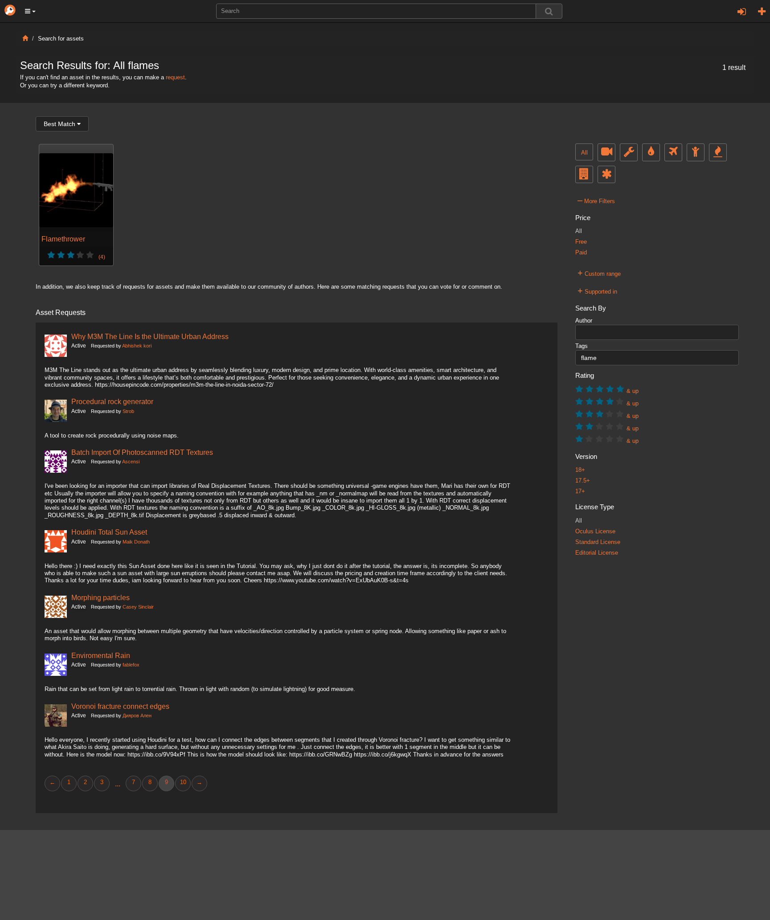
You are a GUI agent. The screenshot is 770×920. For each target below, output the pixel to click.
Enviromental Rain (100, 655)
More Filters (596, 200)
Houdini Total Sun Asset (109, 532)
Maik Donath (136, 541)
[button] (30, 11)
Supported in (597, 290)
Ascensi (130, 461)
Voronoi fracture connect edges (120, 706)
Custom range (599, 273)
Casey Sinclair (138, 606)
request (175, 77)
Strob (128, 411)
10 (183, 782)
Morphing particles (100, 597)
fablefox (131, 664)
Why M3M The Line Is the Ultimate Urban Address (150, 336)
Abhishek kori (137, 345)
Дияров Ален (137, 715)
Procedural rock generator (112, 401)
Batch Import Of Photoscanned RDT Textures (142, 452)
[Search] (549, 11)
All (584, 153)
